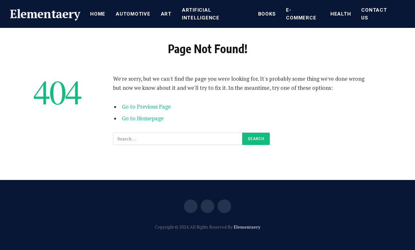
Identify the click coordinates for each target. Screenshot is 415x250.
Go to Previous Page (146, 106)
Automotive (133, 14)
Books (267, 14)
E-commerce (301, 14)
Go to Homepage (143, 118)
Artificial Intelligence (200, 14)
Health (340, 14)
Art (166, 14)
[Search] (404, 14)
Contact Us (374, 14)
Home (97, 14)
